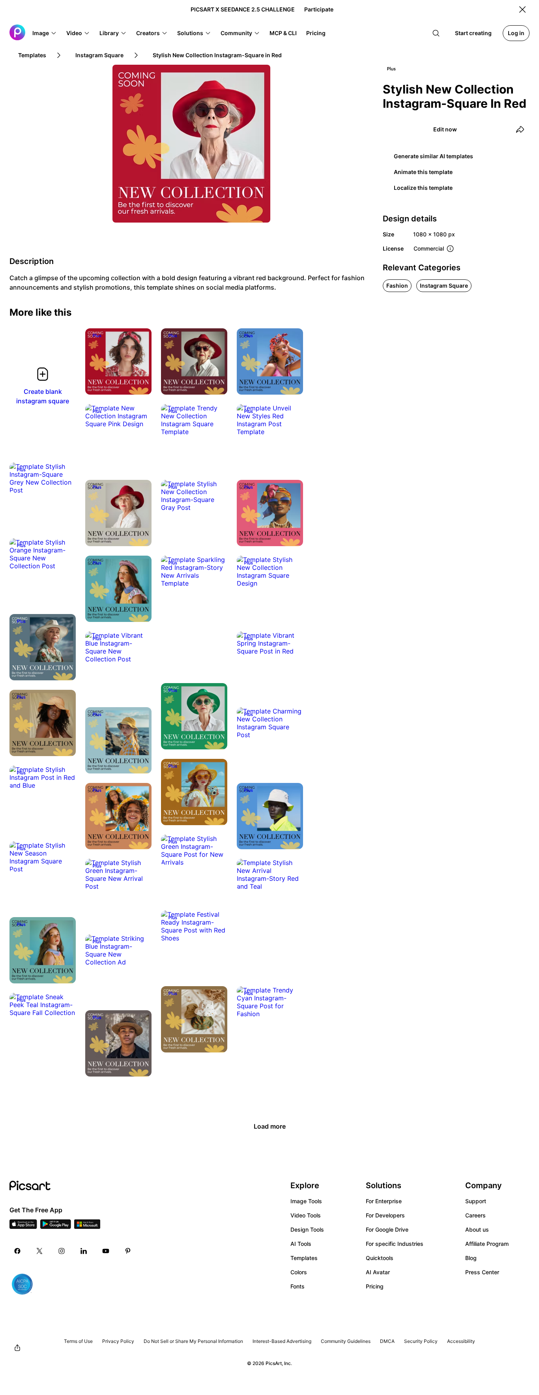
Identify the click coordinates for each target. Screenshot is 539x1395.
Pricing (375, 1286)
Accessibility (461, 1341)
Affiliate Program (487, 1243)
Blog (471, 1258)
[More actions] (139, 382)
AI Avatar (378, 1272)
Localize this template (423, 187)
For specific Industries (394, 1243)
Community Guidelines (346, 1341)
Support (475, 1201)
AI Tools (300, 1243)
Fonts (297, 1286)
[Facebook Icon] (17, 1251)
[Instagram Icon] (61, 1251)
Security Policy (421, 1341)
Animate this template (423, 172)
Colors (298, 1272)
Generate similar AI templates (433, 156)
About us (477, 1229)
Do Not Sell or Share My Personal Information (193, 1341)
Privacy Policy (118, 1341)
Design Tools (307, 1229)
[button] (45, 33)
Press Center (482, 1272)
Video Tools (305, 1215)
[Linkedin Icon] (84, 1251)
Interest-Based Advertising (282, 1341)
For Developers (385, 1215)
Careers (475, 1215)
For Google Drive (387, 1229)
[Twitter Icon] (39, 1251)
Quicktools (379, 1258)
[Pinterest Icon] (128, 1251)
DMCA (387, 1341)
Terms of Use (78, 1341)
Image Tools (306, 1201)
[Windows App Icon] (87, 1226)
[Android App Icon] (55, 1226)
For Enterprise (384, 1201)
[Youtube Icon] (106, 1251)
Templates (304, 1258)
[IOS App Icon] (23, 1226)
